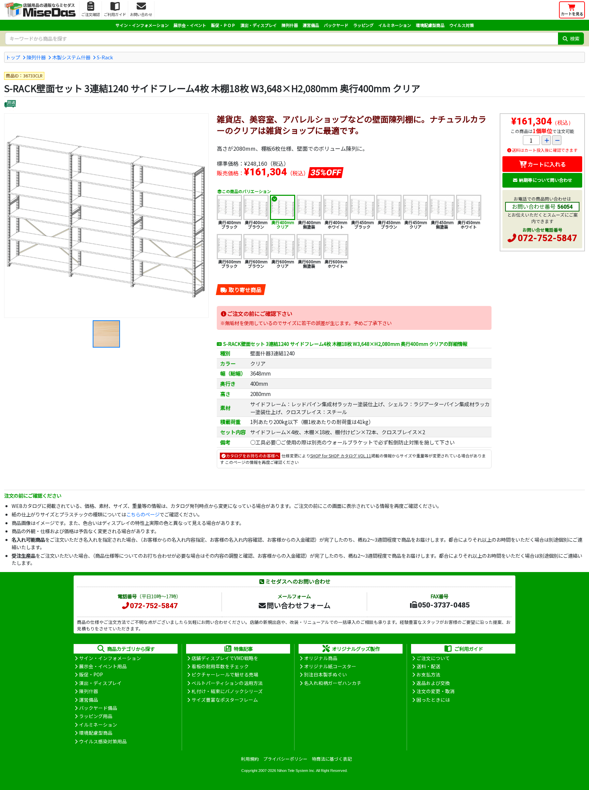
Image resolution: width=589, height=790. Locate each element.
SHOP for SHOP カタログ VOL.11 (340, 455)
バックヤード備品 (98, 707)
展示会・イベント (189, 25)
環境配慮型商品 (430, 25)
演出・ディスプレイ (258, 25)
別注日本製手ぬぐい (325, 674)
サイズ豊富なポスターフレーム (225, 699)
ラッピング (363, 25)
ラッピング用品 (95, 716)
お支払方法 (428, 674)
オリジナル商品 (320, 658)
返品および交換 (433, 682)
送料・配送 (428, 666)
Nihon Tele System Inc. (296, 771)
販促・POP (91, 674)
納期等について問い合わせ (545, 180)
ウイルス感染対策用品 (103, 741)
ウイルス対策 (461, 25)
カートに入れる (547, 164)
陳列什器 (290, 25)
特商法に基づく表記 (332, 759)
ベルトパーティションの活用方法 (227, 682)
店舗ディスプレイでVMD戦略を (225, 658)
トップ (13, 57)
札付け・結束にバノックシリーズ (227, 691)
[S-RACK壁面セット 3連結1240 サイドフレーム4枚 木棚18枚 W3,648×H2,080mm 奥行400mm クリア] (106, 216)
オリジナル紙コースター (330, 666)
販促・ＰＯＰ (223, 25)
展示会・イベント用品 (103, 666)
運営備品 (311, 25)
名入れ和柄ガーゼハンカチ (332, 682)
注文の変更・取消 (436, 691)
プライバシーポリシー (285, 759)
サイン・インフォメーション (142, 25)
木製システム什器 (71, 57)
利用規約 (250, 759)
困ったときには (433, 699)
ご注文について (433, 658)
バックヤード (336, 25)
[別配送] (10, 105)
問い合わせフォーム (299, 605)
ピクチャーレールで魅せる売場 (225, 674)
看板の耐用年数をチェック (220, 666)
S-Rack (105, 57)
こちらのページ (143, 514)
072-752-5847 (547, 238)
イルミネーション (394, 25)
